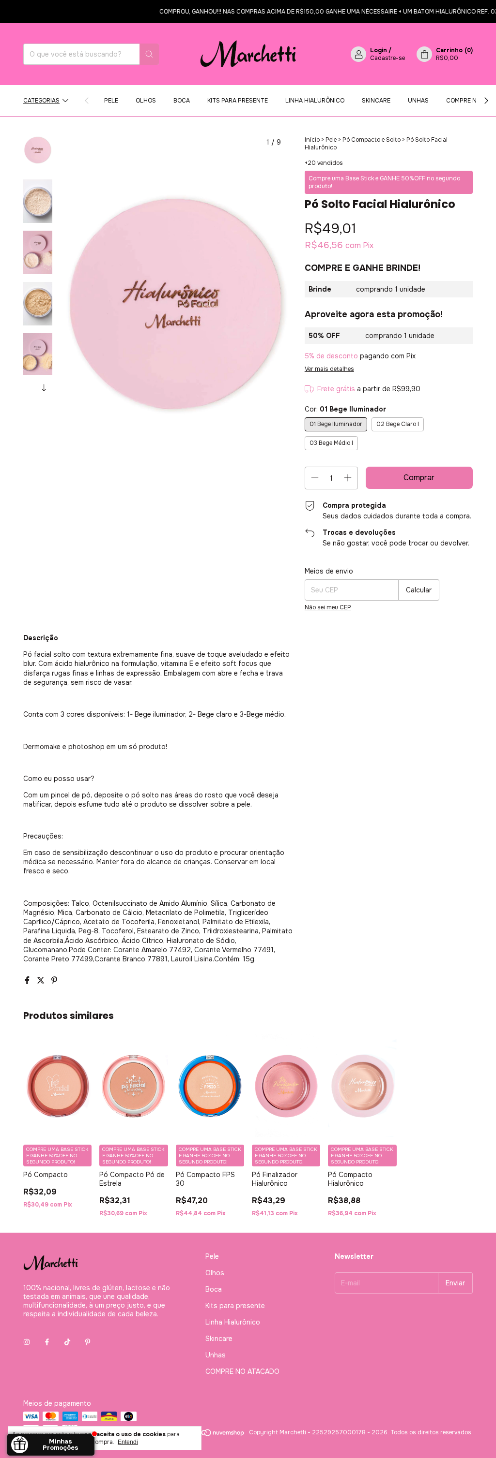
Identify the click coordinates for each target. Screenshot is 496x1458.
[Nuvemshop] (208, 1435)
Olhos (146, 100)
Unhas (418, 100)
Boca (181, 100)
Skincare (376, 100)
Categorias (41, 100)
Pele (111, 100)
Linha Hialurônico (314, 100)
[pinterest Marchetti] (87, 1342)
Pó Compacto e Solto (371, 140)
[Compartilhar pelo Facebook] (28, 980)
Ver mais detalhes (329, 369)
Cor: (345, 409)
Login (378, 50)
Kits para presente (237, 100)
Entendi (128, 1442)
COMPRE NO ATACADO (242, 1371)
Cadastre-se (387, 58)
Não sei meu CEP (328, 607)
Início (312, 140)
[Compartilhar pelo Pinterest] (54, 980)
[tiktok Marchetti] (67, 1342)
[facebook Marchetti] (47, 1342)
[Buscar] (149, 54)
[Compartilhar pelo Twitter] (41, 980)
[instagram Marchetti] (26, 1342)
